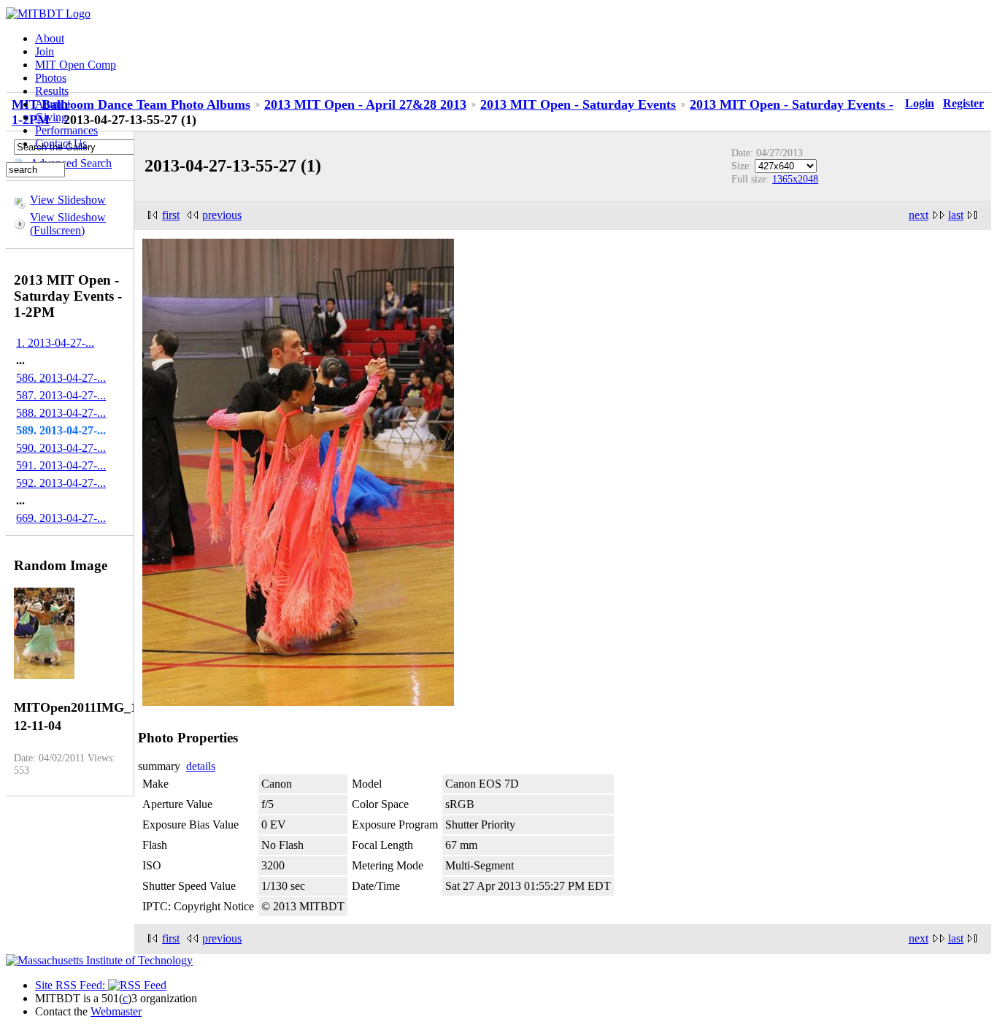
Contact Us (61, 143)
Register (963, 103)
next (918, 215)
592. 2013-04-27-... (61, 483)
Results (52, 91)
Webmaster (116, 1011)
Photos (50, 78)
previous (222, 215)
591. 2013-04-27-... (61, 465)
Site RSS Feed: (71, 985)
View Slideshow (68, 199)
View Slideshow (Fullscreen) (68, 224)
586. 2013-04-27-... (61, 378)
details (200, 766)
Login (919, 103)
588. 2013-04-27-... (61, 413)
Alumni (52, 104)
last (955, 215)
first (171, 215)
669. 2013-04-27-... (61, 518)
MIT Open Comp (75, 64)
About (49, 38)
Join (44, 51)
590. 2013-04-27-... (61, 448)
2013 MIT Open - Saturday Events (578, 104)
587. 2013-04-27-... (61, 395)
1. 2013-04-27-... (55, 343)
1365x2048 (795, 179)
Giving (51, 117)
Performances (66, 130)
